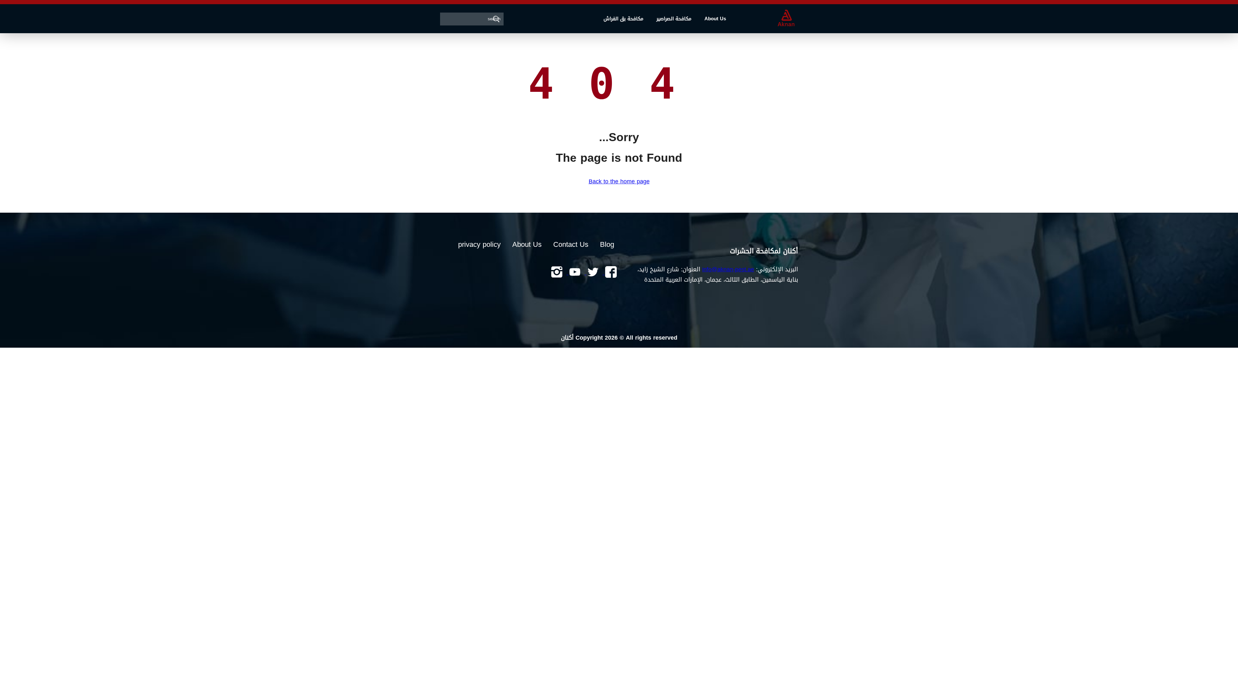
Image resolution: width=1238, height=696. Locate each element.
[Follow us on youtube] (573, 272)
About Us (715, 18)
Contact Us (570, 244)
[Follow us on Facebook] (610, 272)
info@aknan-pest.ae (728, 269)
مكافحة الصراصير (674, 18)
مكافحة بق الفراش (624, 18)
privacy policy (479, 244)
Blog (607, 244)
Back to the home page (619, 181)
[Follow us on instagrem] (556, 272)
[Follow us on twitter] (592, 272)
